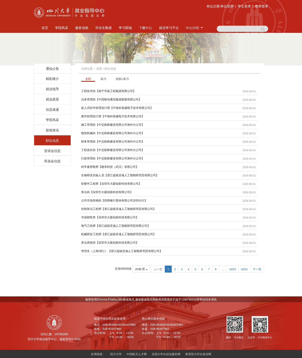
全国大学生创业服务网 (166, 354)
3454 (244, 269)
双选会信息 (52, 161)
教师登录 (261, 6)
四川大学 (116, 354)
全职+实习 (122, 79)
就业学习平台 (169, 27)
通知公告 (52, 68)
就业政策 (52, 99)
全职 (88, 79)
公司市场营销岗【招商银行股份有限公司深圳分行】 (114, 200)
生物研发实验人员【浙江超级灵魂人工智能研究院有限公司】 (120, 175)
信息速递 (52, 109)
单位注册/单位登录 (220, 6)
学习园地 (125, 27)
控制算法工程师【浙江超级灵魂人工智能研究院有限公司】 (118, 209)
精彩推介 (52, 78)
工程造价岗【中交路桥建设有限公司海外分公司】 (112, 150)
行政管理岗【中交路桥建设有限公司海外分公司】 (112, 158)
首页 (44, 27)
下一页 (257, 269)
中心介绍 (192, 27)
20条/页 (140, 269)
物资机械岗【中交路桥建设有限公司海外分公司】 (112, 133)
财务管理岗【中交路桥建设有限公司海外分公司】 (112, 141)
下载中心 (145, 27)
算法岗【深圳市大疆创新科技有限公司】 (107, 192)
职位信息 (52, 140)
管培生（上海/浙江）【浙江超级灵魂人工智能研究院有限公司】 (122, 251)
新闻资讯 (52, 130)
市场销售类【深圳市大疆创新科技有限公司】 (110, 217)
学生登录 (244, 6)
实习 (103, 79)
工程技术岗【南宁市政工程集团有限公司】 (108, 91)
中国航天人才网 (137, 354)
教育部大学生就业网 (198, 354)
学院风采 (61, 27)
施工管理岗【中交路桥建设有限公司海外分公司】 (112, 124)
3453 (232, 269)
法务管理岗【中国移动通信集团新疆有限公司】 (111, 99)
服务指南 (81, 27)
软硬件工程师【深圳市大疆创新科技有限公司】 (111, 183)
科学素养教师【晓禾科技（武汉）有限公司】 (110, 166)
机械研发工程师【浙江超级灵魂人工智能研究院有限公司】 (118, 234)
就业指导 (52, 88)
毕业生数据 (103, 27)
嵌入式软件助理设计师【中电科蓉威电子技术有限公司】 (117, 107)
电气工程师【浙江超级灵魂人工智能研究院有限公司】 (115, 225)
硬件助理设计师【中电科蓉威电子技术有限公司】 (112, 116)
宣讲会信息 (52, 150)
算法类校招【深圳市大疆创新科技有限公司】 (110, 242)
